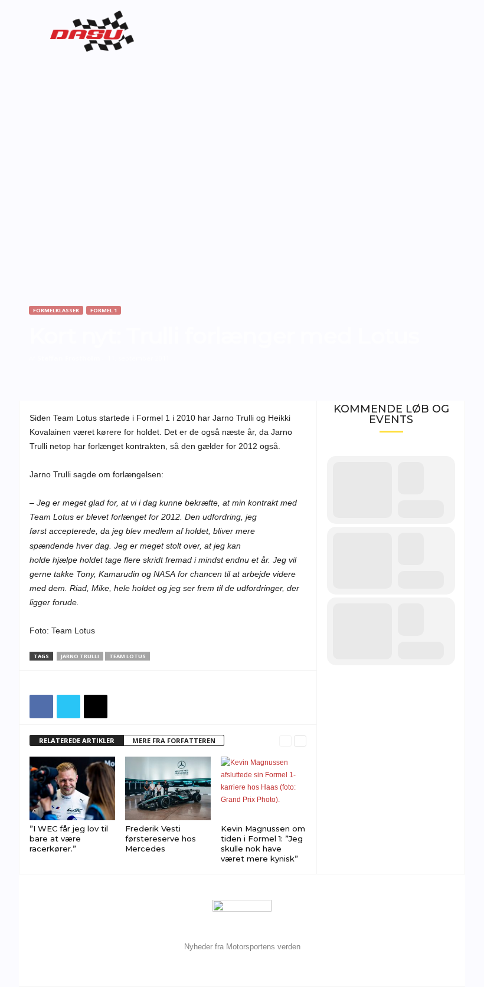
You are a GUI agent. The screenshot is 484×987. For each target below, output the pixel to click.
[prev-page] (285, 741)
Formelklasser (56, 310)
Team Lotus (127, 656)
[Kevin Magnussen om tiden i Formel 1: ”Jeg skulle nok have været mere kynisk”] (263, 788)
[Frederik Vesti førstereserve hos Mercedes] (168, 788)
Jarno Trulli (80, 656)
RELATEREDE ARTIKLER (77, 740)
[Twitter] (68, 706)
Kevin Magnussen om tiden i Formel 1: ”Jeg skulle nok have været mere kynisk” (263, 843)
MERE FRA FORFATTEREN (173, 740)
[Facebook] (41, 706)
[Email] (95, 706)
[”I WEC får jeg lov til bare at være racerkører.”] (72, 788)
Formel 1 (103, 310)
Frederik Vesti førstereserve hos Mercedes (160, 838)
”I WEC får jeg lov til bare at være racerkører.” (69, 838)
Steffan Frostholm (68, 358)
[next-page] (300, 741)
